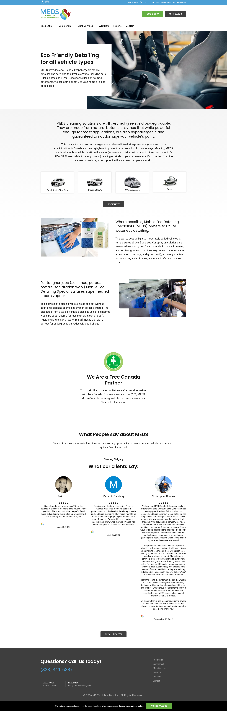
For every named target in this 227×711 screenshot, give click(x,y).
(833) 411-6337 (142, 2)
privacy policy (137, 706)
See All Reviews (113, 634)
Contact (130, 26)
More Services (85, 26)
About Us (104, 26)
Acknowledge (159, 705)
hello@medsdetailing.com (173, 2)
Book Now (153, 13)
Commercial (65, 26)
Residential (46, 26)
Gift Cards (175, 13)
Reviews (117, 26)
